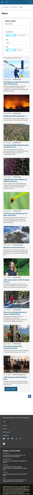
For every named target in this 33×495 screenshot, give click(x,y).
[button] (29, 396)
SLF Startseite (5, 7)
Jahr (6, 40)
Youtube (4, 438)
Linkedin (8, 438)
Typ (6, 47)
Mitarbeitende (6, 432)
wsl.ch (4, 478)
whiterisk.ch (6, 453)
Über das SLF (14, 7)
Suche (6, 2)
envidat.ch (5, 472)
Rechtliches (6, 435)
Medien (5, 429)
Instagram (16, 438)
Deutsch (5, 422)
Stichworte (8, 24)
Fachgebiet (9, 32)
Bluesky (12, 438)
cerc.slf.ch (5, 465)
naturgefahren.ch (7, 459)
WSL (4, 444)
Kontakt (5, 425)
